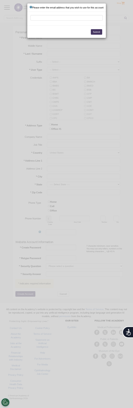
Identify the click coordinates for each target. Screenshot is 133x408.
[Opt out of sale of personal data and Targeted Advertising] (5, 402)
